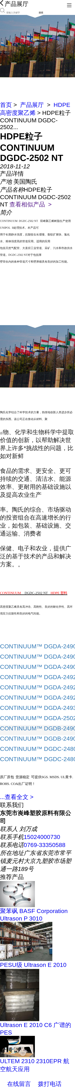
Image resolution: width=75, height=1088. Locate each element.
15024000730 (42, 837)
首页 (6, 104)
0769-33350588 (44, 845)
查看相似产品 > (30, 204)
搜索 (41, 12)
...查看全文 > (16, 797)
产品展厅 (32, 104)
